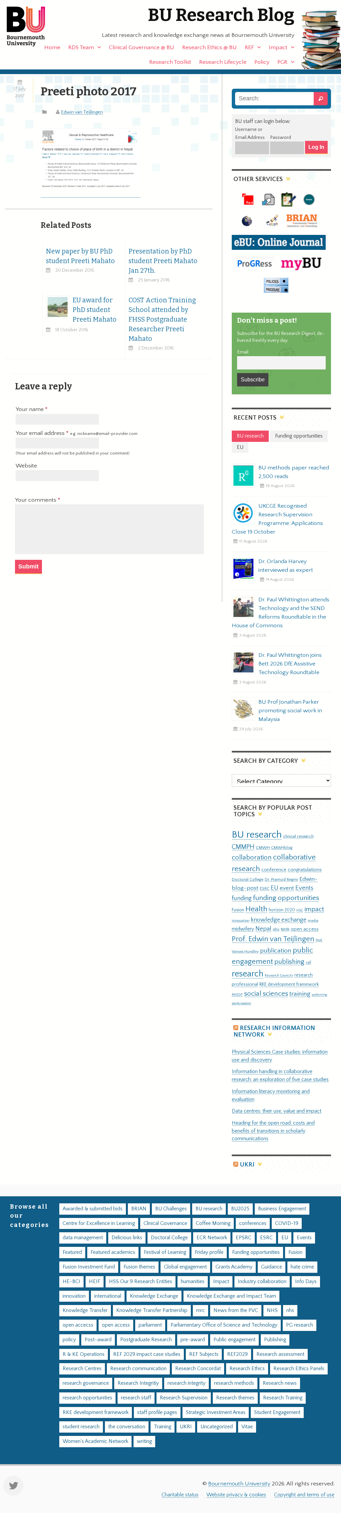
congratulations (305, 869)
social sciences (266, 993)
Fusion (238, 910)
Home (52, 47)
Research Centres (82, 1368)
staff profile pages (157, 1412)
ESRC (264, 888)
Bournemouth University (32, 27)
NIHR (285, 929)
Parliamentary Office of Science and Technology (223, 1325)
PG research (299, 1325)
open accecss (78, 1325)
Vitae (247, 1427)
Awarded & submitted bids (93, 1209)
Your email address (77, 433)
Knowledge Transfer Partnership (151, 1310)
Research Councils (279, 975)
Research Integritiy (138, 1383)
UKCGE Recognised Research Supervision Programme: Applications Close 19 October (277, 519)
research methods (234, 1383)
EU (274, 887)
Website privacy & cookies (236, 1495)
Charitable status (180, 1495)
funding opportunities (286, 898)
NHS (272, 1310)
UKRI (247, 1164)
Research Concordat (198, 1368)
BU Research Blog (221, 15)
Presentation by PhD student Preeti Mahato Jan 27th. (163, 261)
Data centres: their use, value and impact (276, 1111)
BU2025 (240, 1209)
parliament (150, 1325)
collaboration (252, 857)
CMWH (263, 847)
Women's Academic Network (95, 1441)
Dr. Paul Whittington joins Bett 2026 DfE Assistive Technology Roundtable (290, 664)
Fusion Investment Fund (89, 1267)
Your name (30, 409)
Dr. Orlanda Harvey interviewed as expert (285, 565)
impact (314, 909)
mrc (200, 1310)
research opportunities (87, 1398)
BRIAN (139, 1209)
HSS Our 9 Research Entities (140, 1281)
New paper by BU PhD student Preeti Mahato (80, 256)
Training (162, 1427)
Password (280, 137)
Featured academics (113, 1252)
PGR (282, 62)
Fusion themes (139, 1267)
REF (249, 47)
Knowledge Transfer (85, 1310)
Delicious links (127, 1238)
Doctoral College (247, 879)
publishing (289, 961)
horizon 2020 (282, 910)
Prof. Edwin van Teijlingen (273, 939)
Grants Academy (233, 1267)
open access (305, 929)
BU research (257, 834)
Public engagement (234, 1340)
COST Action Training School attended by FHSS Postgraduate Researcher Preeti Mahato (162, 319)
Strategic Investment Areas (215, 1412)
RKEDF (237, 994)
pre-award (192, 1340)
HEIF (94, 1281)
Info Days (306, 1281)
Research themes (235, 1398)
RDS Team (81, 47)
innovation (240, 920)
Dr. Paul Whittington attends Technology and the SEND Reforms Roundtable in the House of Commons (280, 612)
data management (83, 1238)
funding (242, 898)
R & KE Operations (84, 1354)
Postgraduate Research (146, 1340)
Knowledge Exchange (154, 1296)
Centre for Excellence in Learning (99, 1223)
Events (304, 887)
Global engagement (185, 1267)
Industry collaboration (262, 1281)
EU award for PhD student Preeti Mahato (95, 309)
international (107, 1296)
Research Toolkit (170, 62)
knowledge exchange (278, 919)
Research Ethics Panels (298, 1368)
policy (69, 1340)
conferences (252, 1223)
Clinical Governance (165, 1223)
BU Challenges (171, 1209)
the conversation (126, 1427)
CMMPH (243, 847)
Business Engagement (282, 1209)
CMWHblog (281, 848)
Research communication (138, 1368)
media (313, 920)
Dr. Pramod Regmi (281, 879)
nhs (276, 929)
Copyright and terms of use (304, 1495)
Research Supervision (183, 1398)
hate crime (302, 1267)
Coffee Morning (213, 1223)
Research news (280, 1383)
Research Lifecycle (222, 62)
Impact (278, 47)
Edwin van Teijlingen (82, 112)
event (287, 888)
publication (275, 950)
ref (308, 962)
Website (26, 465)
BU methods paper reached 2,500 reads (293, 472)
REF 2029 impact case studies (146, 1354)
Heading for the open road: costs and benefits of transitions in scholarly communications (273, 1131)
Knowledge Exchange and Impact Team (231, 1296)
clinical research (298, 836)
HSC (299, 910)
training (299, 993)
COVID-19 (286, 1223)
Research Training (282, 1398)
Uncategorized (216, 1427)
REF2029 (237, 1354)
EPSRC (243, 1238)
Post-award (98, 1340)
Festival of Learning (165, 1252)
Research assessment (280, 1354)
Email (242, 352)
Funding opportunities (256, 1252)
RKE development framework (289, 984)
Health (256, 909)
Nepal (263, 928)
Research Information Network (274, 1031)
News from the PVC (235, 1310)
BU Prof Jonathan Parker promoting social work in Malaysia (290, 711)
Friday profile (209, 1252)
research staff (136, 1398)
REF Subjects (203, 1354)
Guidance (271, 1267)
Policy (261, 62)
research (247, 974)
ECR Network (211, 1238)
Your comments (36, 500)
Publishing (275, 1340)
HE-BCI (71, 1281)
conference (273, 869)
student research (81, 1427)
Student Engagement (277, 1412)
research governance (86, 1383)
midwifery (243, 929)
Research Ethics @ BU (209, 47)
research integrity (186, 1383)
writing (144, 1441)
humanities (192, 1281)
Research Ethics (247, 1368)
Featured (72, 1252)
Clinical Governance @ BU (141, 47)
